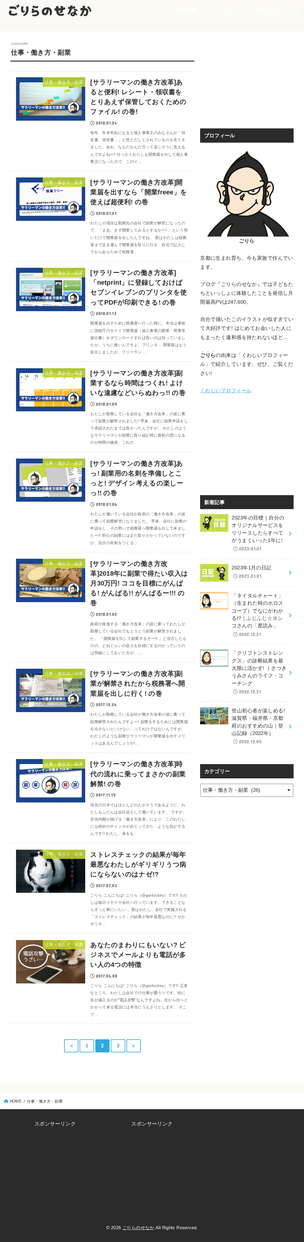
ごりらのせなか (138, 1227)
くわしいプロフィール (225, 390)
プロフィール (155, 10)
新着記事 (186, 10)
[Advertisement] (247, 79)
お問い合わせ (269, 10)
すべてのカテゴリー (225, 10)
